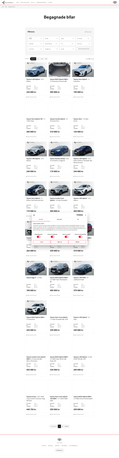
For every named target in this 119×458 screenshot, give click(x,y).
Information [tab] (59, 219)
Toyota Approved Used (83, 48)
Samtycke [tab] (41, 219)
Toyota (30, 38)
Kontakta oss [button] (59, 450)
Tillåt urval (59, 241)
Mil (46, 59)
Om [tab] (78, 219)
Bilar (6, 6)
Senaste (33, 59)
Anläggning (47, 49)
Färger (62, 49)
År (38, 59)
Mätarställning (48, 43)
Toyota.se (44, 445)
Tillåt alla (77, 241)
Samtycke (57, 445)
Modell (46, 38)
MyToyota (50, 445)
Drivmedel (31, 49)
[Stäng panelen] (85, 215)
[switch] (52, 237)
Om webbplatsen (73, 445)
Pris (62, 43)
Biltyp (62, 38)
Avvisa (41, 241)
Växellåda (31, 43)
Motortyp (79, 43)
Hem (3, 6)
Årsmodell (79, 38)
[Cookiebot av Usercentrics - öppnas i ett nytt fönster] (77, 215)
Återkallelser (64, 445)
